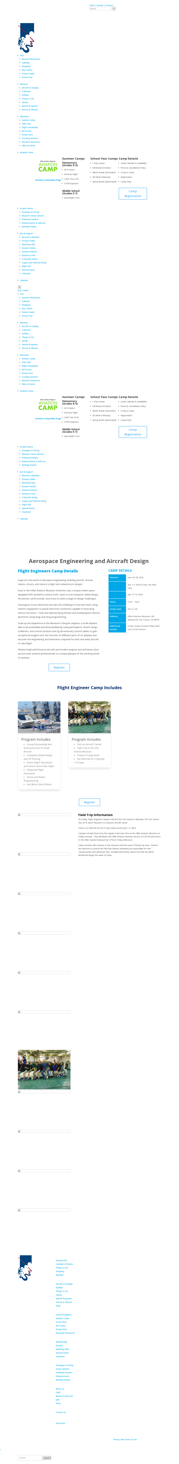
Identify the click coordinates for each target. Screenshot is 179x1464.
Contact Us (61, 1412)
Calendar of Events (64, 1264)
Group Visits (27, 134)
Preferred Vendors (30, 219)
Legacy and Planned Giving (34, 262)
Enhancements (62, 1376)
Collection (26, 91)
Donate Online (28, 240)
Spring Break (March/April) (104, 181)
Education (24, 116)
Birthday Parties (29, 226)
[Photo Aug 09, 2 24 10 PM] (44, 815)
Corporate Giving (29, 259)
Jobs (58, 1399)
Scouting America (30, 138)
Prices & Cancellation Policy (133, 167)
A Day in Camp (127, 172)
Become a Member (30, 237)
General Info (61, 1260)
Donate (99, 5)
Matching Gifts (28, 244)
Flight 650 (26, 266)
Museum (24, 84)
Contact (109, 5)
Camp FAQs (126, 181)
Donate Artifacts (29, 251)
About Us (60, 1388)
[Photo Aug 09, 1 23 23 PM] (44, 854)
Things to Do (28, 98)
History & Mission (30, 109)
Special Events (28, 269)
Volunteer (26, 273)
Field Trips (26, 123)
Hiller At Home (28, 145)
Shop (92, 5)
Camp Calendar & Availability (134, 163)
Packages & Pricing (30, 212)
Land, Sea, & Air (71, 179)
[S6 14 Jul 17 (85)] (44, 1210)
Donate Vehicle (29, 248)
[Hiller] (39, 52)
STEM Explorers (71, 183)
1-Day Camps (98, 163)
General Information (31, 59)
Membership (61, 1342)
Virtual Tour (27, 77)
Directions (60, 1423)
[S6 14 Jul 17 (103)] (44, 1088)
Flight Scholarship (30, 127)
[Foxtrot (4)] (44, 1012)
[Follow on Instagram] (153, 12)
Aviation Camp (28, 120)
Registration (126, 177)
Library (25, 102)
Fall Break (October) (101, 167)
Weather (60, 1275)
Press (58, 1403)
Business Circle (28, 255)
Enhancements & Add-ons (34, 223)
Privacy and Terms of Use (125, 1439)
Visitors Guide (28, 73)
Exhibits (25, 95)
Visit (22, 55)
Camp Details (128, 158)
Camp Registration (132, 193)
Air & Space (69, 169)
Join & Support (26, 233)
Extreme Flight (71, 174)
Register (59, 667)
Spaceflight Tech (72, 197)
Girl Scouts (27, 131)
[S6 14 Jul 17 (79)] (44, 1132)
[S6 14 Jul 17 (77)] (44, 1092)
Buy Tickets (27, 70)
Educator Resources (31, 142)
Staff (58, 1392)
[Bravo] (44, 973)
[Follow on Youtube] (159, 12)
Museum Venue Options (33, 215)
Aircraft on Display (30, 87)
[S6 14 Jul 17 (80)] (44, 1171)
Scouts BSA (61, 1322)
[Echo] (44, 894)
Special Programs (30, 106)
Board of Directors (64, 1396)
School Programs (64, 1314)
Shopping (26, 66)
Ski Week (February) (101, 177)
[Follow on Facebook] (142, 12)
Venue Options (62, 1369)
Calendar (26, 62)
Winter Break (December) (104, 172)
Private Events (26, 208)
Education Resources (65, 1333)
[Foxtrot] (44, 933)
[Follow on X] (147, 12)
